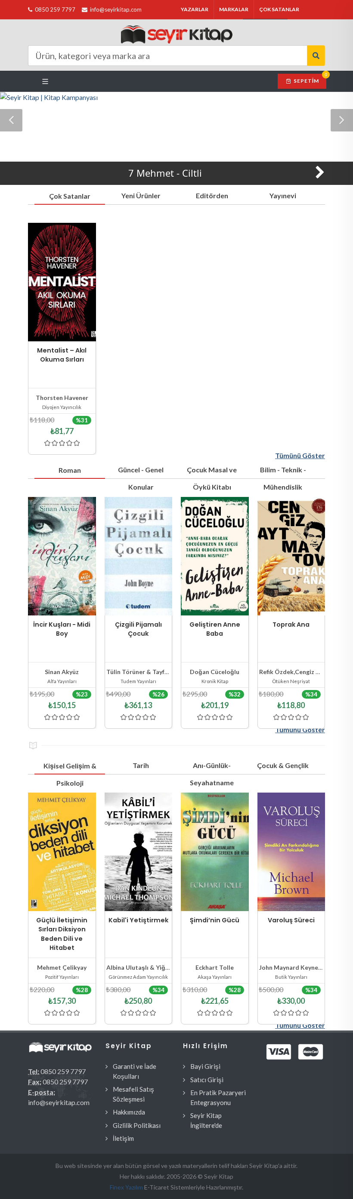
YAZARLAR (194, 9)
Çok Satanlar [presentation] (69, 196)
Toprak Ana (291, 624)
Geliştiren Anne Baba (214, 629)
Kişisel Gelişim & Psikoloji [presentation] (69, 768)
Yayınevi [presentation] (282, 195)
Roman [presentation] (70, 470)
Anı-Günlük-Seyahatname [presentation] (212, 767)
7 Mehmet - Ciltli (165, 172)
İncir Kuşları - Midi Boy (61, 629)
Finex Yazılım (127, 1187)
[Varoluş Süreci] (291, 852)
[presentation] (333, 608)
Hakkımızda (129, 1112)
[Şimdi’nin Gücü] (215, 852)
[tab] (69, 195)
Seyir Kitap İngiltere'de (206, 1120)
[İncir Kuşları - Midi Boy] (62, 556)
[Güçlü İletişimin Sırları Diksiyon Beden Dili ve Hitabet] (62, 852)
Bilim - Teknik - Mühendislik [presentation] (283, 471)
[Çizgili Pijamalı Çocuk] (139, 556)
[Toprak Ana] (291, 556)
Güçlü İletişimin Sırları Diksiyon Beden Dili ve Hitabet (61, 934)
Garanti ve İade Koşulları (134, 1071)
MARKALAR (233, 9)
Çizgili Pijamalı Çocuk (138, 629)
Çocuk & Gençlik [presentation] (283, 765)
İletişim (123, 1138)
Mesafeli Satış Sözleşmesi (133, 1094)
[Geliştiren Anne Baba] (215, 556)
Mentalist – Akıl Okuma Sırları (62, 355)
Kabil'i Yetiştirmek (138, 920)
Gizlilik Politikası (137, 1125)
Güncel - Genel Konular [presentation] (141, 471)
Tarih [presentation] (141, 765)
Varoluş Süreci (291, 920)
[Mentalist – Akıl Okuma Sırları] (62, 282)
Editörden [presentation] (212, 195)
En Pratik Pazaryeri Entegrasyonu (218, 1097)
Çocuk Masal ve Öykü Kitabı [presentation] (212, 471)
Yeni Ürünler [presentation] (141, 195)
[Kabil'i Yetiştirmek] (139, 852)
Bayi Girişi (205, 1066)
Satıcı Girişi (206, 1079)
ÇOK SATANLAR (279, 9)
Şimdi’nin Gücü (214, 920)
